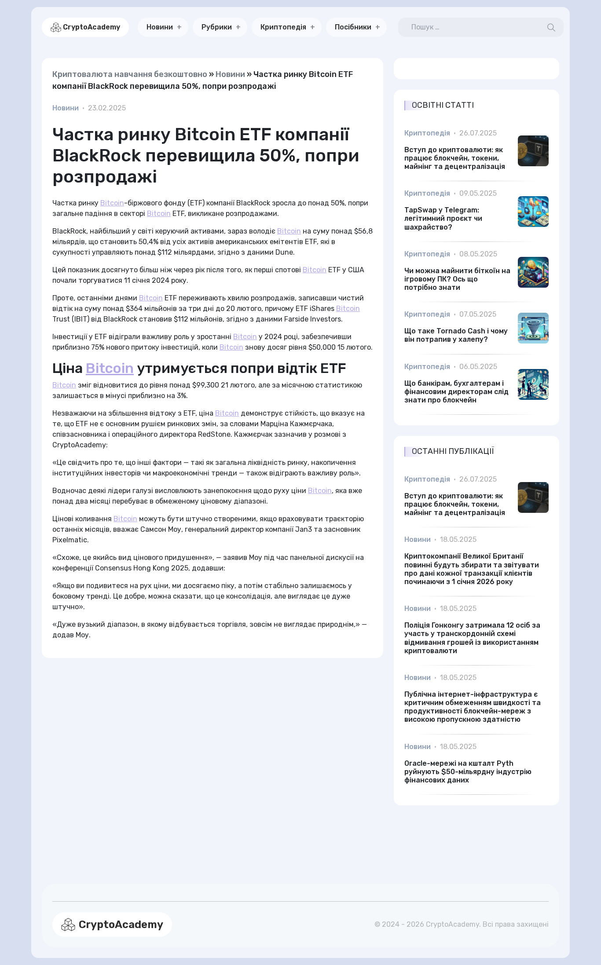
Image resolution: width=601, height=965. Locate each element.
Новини (160, 27)
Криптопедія (283, 27)
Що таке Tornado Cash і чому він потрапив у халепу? (456, 335)
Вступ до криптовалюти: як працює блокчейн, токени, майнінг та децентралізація (454, 158)
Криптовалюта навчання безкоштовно (129, 74)
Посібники (353, 27)
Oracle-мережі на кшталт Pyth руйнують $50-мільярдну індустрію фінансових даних (467, 771)
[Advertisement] (212, 760)
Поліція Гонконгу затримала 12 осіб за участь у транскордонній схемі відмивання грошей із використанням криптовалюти (472, 638)
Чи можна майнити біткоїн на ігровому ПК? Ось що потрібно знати (457, 279)
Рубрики (217, 27)
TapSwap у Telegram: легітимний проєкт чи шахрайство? (443, 218)
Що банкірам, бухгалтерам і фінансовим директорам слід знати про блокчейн (456, 391)
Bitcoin (112, 203)
